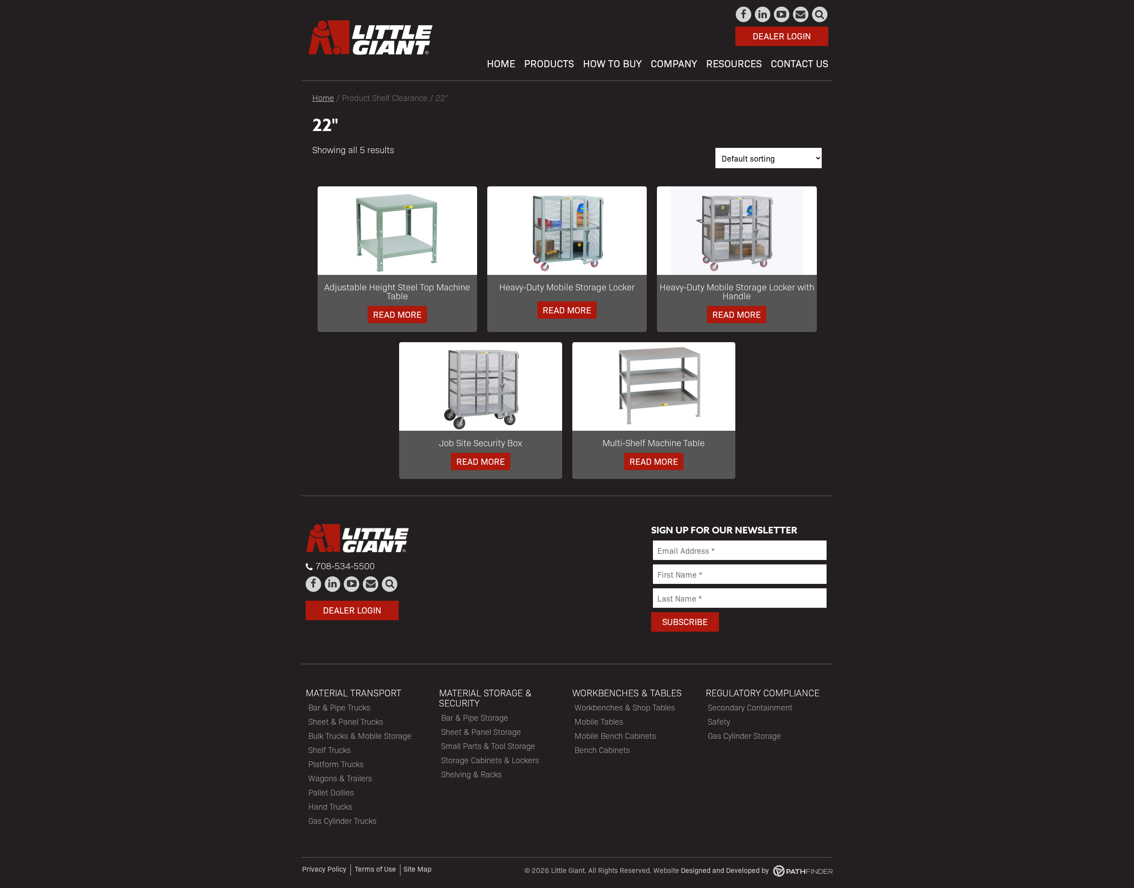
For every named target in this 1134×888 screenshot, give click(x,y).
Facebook (744, 14)
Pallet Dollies (331, 792)
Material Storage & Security (485, 698)
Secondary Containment (750, 707)
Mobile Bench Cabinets (615, 735)
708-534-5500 (345, 565)
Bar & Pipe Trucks (339, 707)
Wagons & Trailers (340, 778)
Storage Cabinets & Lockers (490, 760)
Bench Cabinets (602, 750)
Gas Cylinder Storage (744, 735)
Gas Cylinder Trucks (342, 820)
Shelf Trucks (329, 750)
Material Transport (353, 693)
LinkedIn (763, 14)
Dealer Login (782, 36)
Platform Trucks (336, 764)
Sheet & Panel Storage (481, 731)
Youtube (782, 14)
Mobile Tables (599, 721)
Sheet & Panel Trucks (345, 721)
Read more (397, 314)
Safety (719, 721)
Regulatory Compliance (762, 693)
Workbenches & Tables (627, 693)
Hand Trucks (330, 806)
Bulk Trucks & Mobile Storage (360, 735)
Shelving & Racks (471, 774)
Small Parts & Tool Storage (488, 746)
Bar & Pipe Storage (474, 717)
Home (323, 97)
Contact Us (801, 14)
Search (820, 14)
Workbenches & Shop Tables (625, 707)
